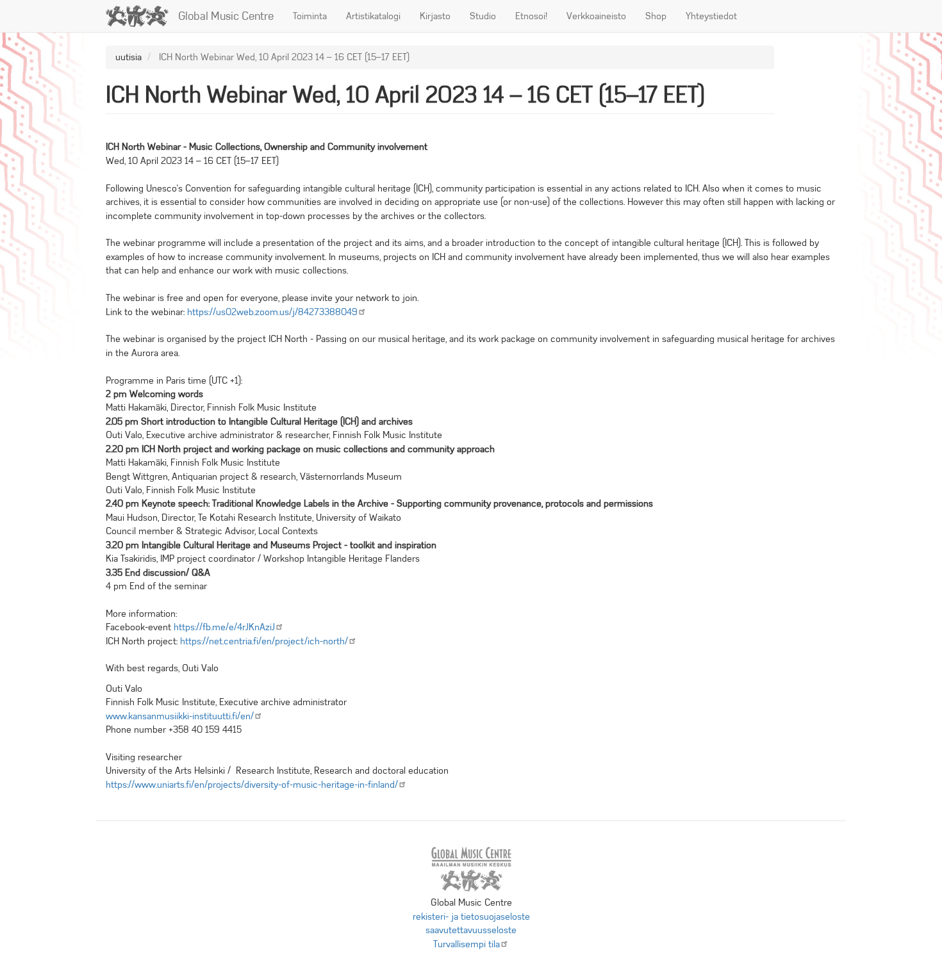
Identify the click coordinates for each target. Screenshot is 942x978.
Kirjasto (435, 16)
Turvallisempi (466, 944)
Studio (483, 16)
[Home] (142, 16)
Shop (655, 16)
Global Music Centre (226, 16)
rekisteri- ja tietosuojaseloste (471, 916)
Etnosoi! (531, 16)
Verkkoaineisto (596, 16)
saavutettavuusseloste (471, 930)
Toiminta (310, 16)
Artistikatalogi (373, 16)
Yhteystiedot (711, 16)
